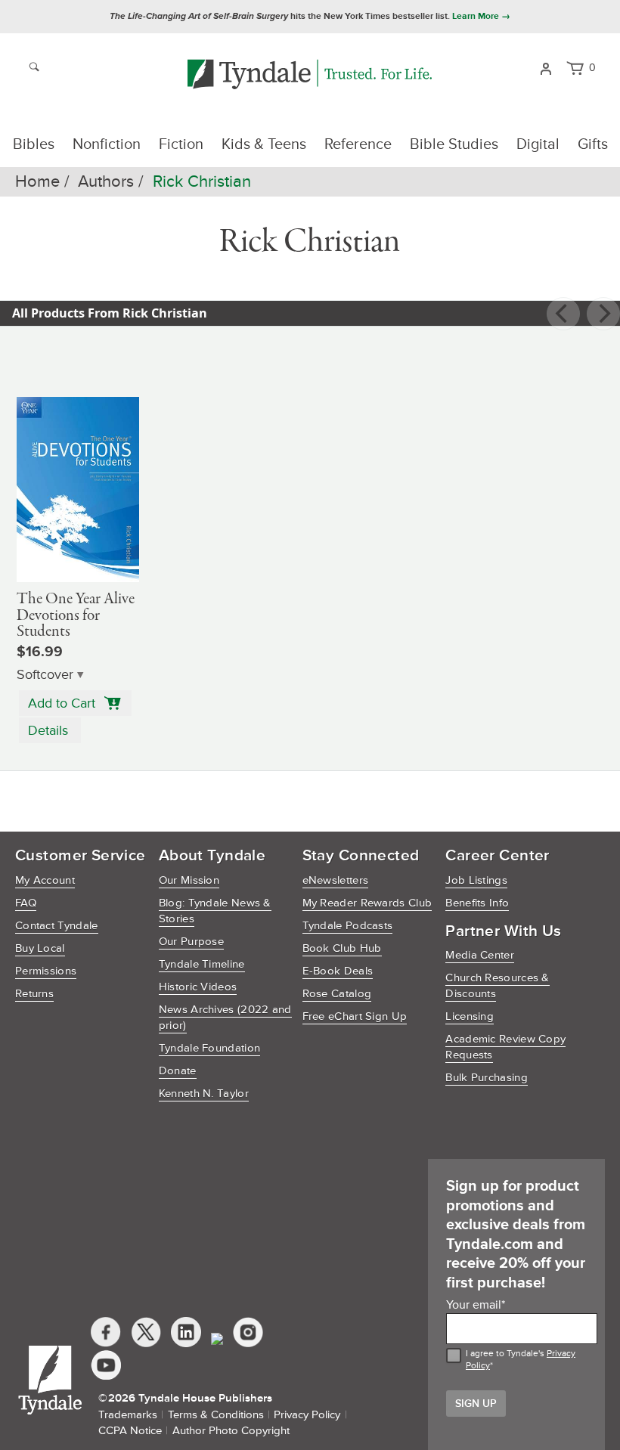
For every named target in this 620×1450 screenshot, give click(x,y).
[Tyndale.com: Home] (310, 75)
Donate (178, 1071)
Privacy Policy (307, 1415)
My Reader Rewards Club (367, 903)
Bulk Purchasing (486, 1077)
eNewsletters (335, 880)
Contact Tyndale (56, 926)
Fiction (181, 144)
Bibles (33, 144)
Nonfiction (107, 144)
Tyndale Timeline (202, 964)
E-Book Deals (338, 971)
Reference (358, 144)
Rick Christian (202, 182)
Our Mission (189, 880)
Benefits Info (477, 903)
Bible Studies (454, 144)
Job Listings (476, 880)
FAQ (25, 903)
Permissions (45, 971)
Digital (538, 144)
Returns (34, 994)
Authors (106, 182)
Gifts (593, 144)
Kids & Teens (264, 144)
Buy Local (40, 948)
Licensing (469, 1016)
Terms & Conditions (216, 1415)
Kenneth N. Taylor (204, 1093)
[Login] (545, 67)
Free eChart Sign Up (355, 1016)
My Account (45, 880)
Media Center (479, 955)
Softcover (45, 675)
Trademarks (127, 1415)
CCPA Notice (130, 1431)
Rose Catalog (337, 994)
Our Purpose (191, 941)
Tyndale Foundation (209, 1048)
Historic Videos (198, 987)
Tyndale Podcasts (347, 926)
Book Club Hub (342, 948)
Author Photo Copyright (231, 1431)
